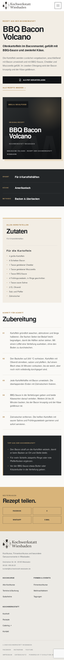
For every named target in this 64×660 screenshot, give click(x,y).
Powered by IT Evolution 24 (41, 655)
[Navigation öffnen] (58, 5)
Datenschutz (20, 655)
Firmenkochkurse (41, 584)
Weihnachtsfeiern (41, 590)
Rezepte (6, 619)
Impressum (7, 655)
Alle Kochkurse (9, 584)
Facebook (17, 511)
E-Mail (47, 520)
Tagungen (38, 596)
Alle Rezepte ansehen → (14, 88)
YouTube (29, 650)
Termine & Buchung (11, 590)
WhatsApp (17, 520)
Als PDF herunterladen (34, 80)
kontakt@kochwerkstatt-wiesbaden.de (17, 569)
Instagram (18, 650)
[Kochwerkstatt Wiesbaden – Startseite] (17, 5)
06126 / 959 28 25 (9, 565)
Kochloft (6, 613)
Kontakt (6, 631)
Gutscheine (7, 596)
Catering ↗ (7, 625)
